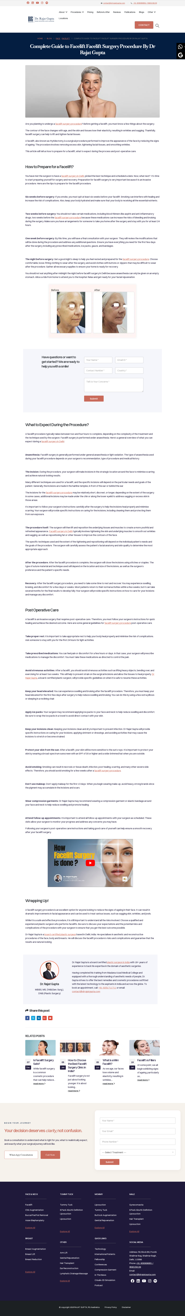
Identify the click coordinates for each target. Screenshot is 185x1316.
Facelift (28, 1204)
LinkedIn (39, 1018)
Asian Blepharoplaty (34, 1220)
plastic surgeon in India (118, 962)
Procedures (76, 12)
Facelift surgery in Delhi (61, 531)
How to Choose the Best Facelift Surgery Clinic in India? (77, 1065)
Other (150, 12)
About (62, 12)
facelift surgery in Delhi (72, 175)
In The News (100, 1275)
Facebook (27, 1018)
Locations (63, 18)
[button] (157, 26)
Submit (94, 398)
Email (50, 1018)
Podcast (99, 1285)
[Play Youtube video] (90, 863)
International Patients (105, 1254)
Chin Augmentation (34, 1210)
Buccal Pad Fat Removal (36, 1215)
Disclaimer (126, 1307)
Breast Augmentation (35, 1249)
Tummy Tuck (66, 1204)
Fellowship (100, 1259)
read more (38, 1083)
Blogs (141, 12)
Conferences (101, 1264)
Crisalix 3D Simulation (105, 1280)
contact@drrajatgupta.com (114, 3)
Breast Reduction (33, 1259)
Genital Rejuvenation (69, 1258)
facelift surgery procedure (68, 123)
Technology (100, 1249)
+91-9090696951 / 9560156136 (145, 3)
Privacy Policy (111, 1307)
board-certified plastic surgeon (60, 934)
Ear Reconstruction (69, 1268)
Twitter (33, 1018)
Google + (44, 1018)
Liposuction (65, 1219)
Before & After (103, 12)
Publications (129, 12)
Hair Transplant (67, 1263)
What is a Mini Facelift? (110, 1062)
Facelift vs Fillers (146, 1060)
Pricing (90, 12)
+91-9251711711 (107, 987)
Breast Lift (30, 1254)
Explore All (30, 1227)
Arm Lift (63, 1252)
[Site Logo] (41, 19)
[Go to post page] (40, 1048)
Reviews (117, 12)
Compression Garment (105, 1269)
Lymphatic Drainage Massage (74, 1273)
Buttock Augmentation (105, 1215)
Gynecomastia (136, 1204)
